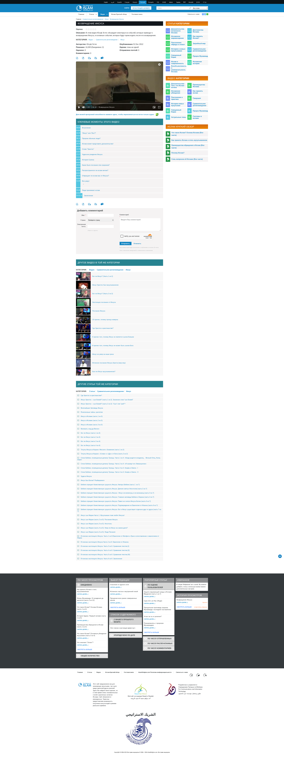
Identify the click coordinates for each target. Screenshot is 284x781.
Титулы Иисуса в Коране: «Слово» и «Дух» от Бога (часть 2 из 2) (104, 454)
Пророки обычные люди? (91, 138)
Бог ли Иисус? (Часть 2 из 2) (102, 293)
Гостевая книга (137, 14)
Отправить (125, 243)
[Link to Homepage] (84, 8)
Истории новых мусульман (177, 104)
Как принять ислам (198, 92)
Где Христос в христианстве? (102, 328)
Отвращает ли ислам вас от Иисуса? (95, 176)
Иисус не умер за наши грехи (103, 354)
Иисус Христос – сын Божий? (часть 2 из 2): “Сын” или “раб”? (103, 404)
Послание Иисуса (98, 311)
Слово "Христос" (88, 149)
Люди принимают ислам (91, 190)
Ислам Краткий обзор (119, 14)
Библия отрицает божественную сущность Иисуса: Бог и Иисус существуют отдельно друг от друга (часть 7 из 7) (119, 510)
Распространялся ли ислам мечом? (95, 170)
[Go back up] (280, 556)
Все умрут (85, 181)
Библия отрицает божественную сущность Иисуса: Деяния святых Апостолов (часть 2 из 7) (114, 489)
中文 (158, 2)
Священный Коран (176, 56)
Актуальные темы (178, 117)
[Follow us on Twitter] (198, 675)
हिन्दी (184, 2)
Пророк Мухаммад (200, 56)
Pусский (142, 2)
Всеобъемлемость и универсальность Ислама (178, 69)
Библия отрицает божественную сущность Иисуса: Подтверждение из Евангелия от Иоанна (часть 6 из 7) (119, 505)
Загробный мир (199, 43)
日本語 (164, 2)
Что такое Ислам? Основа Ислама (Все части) (187, 134)
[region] (119, 86)
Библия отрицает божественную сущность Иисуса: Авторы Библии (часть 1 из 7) (110, 484)
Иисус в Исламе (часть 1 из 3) (92, 416)
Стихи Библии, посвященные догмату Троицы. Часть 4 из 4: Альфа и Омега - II (109, 472)
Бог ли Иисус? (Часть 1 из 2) (102, 276)
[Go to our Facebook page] (191, 675)
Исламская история (197, 62)
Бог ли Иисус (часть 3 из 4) (90, 441)
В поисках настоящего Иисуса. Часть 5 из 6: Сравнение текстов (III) (105, 554)
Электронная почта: (81, 225)
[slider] (119, 103)
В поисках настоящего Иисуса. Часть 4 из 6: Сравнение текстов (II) (105, 550)
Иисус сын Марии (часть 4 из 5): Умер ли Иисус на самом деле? (104, 528)
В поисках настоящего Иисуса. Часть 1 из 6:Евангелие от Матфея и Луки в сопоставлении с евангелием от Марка (118, 537)
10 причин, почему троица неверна (105, 319)
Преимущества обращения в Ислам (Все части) (187, 146)
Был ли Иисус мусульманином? (103, 371)
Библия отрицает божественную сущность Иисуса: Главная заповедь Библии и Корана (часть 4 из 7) (117, 497)
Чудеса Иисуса (86, 476)
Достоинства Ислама (198, 31)
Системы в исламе (197, 117)
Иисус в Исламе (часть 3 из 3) (92, 425)
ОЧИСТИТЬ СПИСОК (200, 607)
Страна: (83, 220)
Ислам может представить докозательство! (97, 144)
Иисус (107, 19)
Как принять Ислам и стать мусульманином (189, 140)
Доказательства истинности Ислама (177, 31)
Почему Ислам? (177, 153)
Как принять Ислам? (198, 37)
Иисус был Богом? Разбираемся (92, 480)
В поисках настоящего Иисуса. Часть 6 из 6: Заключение (101, 558)
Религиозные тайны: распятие (92, 412)
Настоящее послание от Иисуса (104, 302)
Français (127, 2)
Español (119, 2)
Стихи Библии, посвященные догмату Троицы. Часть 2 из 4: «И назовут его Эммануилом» (113, 464)
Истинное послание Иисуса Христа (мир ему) (109, 363)
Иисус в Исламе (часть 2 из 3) (92, 420)
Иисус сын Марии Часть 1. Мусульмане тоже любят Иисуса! (102, 515)
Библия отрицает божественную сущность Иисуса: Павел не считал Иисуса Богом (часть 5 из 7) (116, 501)
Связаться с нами (193, 14)
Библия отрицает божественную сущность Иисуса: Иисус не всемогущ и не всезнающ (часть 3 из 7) (117, 493)
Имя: (84, 215)
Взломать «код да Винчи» (90, 429)
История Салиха (88, 160)
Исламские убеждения (175, 92)
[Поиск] (190, 8)
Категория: (81, 40)
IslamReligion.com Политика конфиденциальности (154, 672)
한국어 (198, 2)
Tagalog (178, 2)
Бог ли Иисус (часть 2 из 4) (90, 437)
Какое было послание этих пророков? (96, 165)
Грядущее (197, 98)
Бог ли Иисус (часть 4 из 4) (90, 445)
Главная (81, 14)
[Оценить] (77, 58)
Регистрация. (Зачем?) (141, 8)
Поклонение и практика (177, 98)
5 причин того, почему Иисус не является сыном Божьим (113, 337)
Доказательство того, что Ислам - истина (178, 85)
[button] (159, 64)
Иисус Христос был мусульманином (105, 285)
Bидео (103, 14)
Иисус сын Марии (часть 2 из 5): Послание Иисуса (99, 519)
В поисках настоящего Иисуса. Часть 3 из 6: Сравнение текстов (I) (105, 546)
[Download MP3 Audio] (89, 58)
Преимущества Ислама (199, 85)
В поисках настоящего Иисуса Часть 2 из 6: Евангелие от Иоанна (104, 542)
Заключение (88, 195)
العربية (112, 2)
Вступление (86, 128)
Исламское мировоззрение (177, 37)
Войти (126, 8)
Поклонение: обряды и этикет (178, 43)
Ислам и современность (177, 62)
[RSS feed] (205, 675)
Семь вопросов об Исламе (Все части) (187, 159)
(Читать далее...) (82, 594)
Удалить (204, 602)
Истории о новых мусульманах (178, 50)
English (106, 2)
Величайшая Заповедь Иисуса (92, 408)
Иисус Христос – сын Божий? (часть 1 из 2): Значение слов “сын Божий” (107, 400)
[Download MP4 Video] (95, 58)
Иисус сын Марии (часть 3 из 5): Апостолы (96, 524)
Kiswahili (191, 2)
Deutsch (135, 2)
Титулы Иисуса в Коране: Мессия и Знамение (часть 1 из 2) (102, 449)
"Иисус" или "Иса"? (89, 133)
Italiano (171, 2)
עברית (204, 2)
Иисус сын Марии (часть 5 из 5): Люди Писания (98, 532)
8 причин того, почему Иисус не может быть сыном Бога (112, 345)
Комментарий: (124, 216)
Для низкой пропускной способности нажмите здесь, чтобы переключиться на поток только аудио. (115, 114)
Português (151, 2)
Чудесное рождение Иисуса (92, 154)
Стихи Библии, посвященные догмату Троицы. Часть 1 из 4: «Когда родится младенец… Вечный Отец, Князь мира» (118, 458)
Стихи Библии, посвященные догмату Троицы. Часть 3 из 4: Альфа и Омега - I (109, 468)
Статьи (91, 14)
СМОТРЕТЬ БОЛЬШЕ (84, 649)
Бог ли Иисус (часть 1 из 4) (90, 433)
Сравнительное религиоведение (93, 19)
